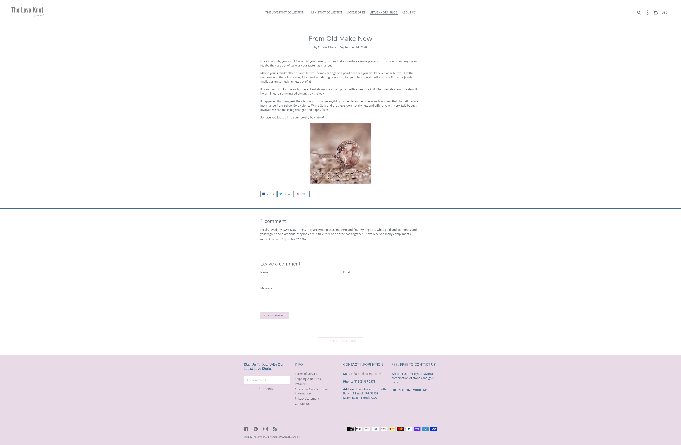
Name (264, 272)
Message (266, 288)
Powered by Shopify (289, 436)
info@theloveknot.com (366, 374)
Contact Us (302, 404)
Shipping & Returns (308, 379)
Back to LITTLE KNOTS (343, 341)
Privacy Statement (307, 398)
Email (346, 272)
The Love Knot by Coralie (265, 436)
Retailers (301, 384)
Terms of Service (306, 374)
